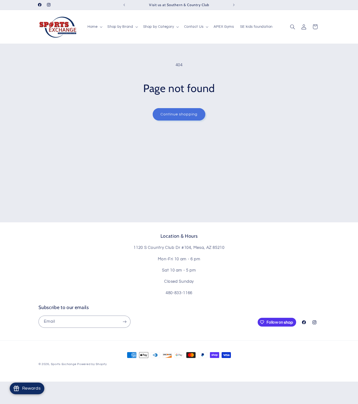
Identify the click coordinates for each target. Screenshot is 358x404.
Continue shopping (179, 114)
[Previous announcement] (124, 5)
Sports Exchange (63, 364)
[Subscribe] (124, 322)
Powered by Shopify (92, 364)
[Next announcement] (233, 5)
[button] (94, 26)
